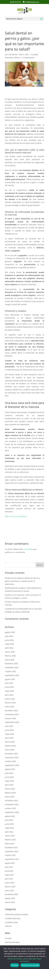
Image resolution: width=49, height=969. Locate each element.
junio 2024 (9, 730)
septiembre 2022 (12, 812)
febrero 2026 (10, 656)
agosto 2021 (10, 863)
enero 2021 (9, 890)
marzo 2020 (10, 902)
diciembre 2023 (11, 753)
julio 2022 (9, 820)
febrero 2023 (10, 793)
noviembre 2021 (11, 851)
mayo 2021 (9, 875)
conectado (28, 549)
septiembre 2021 (12, 859)
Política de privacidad (30, 965)
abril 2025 (9, 695)
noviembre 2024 (11, 714)
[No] (46, 957)
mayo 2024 (9, 734)
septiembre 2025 (12, 675)
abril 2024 (9, 738)
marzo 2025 (10, 699)
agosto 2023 (10, 769)
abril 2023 (9, 785)
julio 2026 (9, 636)
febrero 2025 (10, 702)
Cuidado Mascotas (12, 918)
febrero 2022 (10, 839)
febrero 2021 (10, 886)
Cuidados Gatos (11, 922)
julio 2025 (9, 683)
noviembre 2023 (11, 757)
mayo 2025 (9, 691)
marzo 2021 (10, 882)
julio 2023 (9, 773)
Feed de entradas (12, 942)
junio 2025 (9, 687)
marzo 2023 (10, 789)
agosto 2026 (10, 632)
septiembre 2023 (12, 765)
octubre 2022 (10, 808)
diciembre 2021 (11, 847)
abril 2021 (9, 879)
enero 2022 (9, 843)
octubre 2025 (10, 671)
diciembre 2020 (11, 894)
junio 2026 (9, 640)
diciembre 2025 (11, 663)
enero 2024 (9, 749)
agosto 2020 (10, 898)
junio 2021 (9, 871)
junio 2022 (9, 824)
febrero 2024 (10, 746)
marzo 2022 (10, 835)
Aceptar (14, 965)
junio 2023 (9, 777)
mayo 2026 (9, 644)
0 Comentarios (28, 57)
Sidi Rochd (12, 54)
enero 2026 (9, 659)
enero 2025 (9, 706)
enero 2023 (9, 796)
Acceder (8, 938)
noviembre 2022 (11, 804)
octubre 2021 (10, 855)
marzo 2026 (10, 652)
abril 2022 (9, 832)
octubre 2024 (10, 718)
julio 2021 (9, 867)
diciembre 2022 (11, 800)
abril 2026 (9, 648)
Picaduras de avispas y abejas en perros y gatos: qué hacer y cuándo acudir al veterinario (22, 581)
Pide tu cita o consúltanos (16, 516)
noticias (17, 57)
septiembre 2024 (12, 722)
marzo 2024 (10, 742)
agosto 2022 (10, 816)
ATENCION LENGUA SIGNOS (16, 914)
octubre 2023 (10, 761)
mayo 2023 (9, 781)
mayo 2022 (9, 828)
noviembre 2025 (11, 667)
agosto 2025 (10, 679)
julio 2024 (9, 726)
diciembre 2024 (11, 710)
